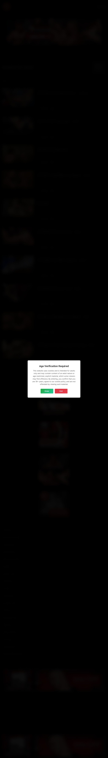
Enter (47, 391)
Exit (61, 391)
